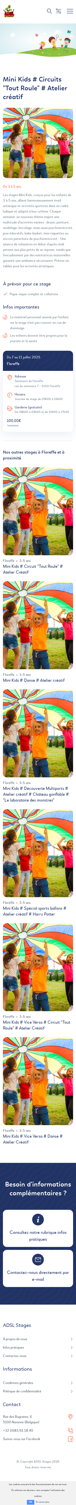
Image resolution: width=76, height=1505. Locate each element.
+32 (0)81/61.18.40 (18, 1430)
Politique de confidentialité (22, 1391)
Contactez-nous (14, 1356)
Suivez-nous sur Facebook (21, 1439)
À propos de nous (15, 1339)
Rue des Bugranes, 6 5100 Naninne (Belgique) (21, 1419)
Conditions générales (18, 1383)
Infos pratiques (13, 1347)
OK (30, 1502)
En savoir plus (42, 1502)
